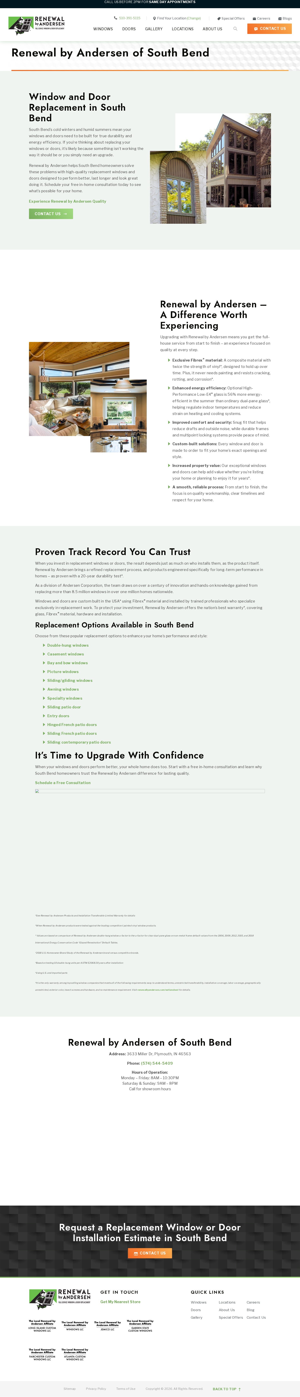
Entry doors (58, 716)
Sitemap (70, 1389)
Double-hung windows (68, 645)
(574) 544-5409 (157, 1063)
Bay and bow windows (67, 663)
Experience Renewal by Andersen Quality (67, 201)
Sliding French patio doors (72, 733)
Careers (263, 18)
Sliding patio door (64, 707)
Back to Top (225, 1389)
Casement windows (65, 654)
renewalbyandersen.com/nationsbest (158, 990)
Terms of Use (126, 1389)
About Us (212, 29)
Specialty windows (64, 698)
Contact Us (272, 28)
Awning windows (63, 689)
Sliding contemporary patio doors (79, 742)
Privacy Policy (96, 1389)
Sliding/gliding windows (69, 680)
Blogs (287, 18)
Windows (103, 29)
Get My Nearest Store (120, 1302)
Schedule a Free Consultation (63, 783)
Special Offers (233, 18)
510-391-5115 (129, 18)
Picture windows (63, 672)
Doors (129, 29)
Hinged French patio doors (72, 725)
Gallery (154, 29)
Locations (182, 29)
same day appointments (172, 2)
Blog (250, 1310)
